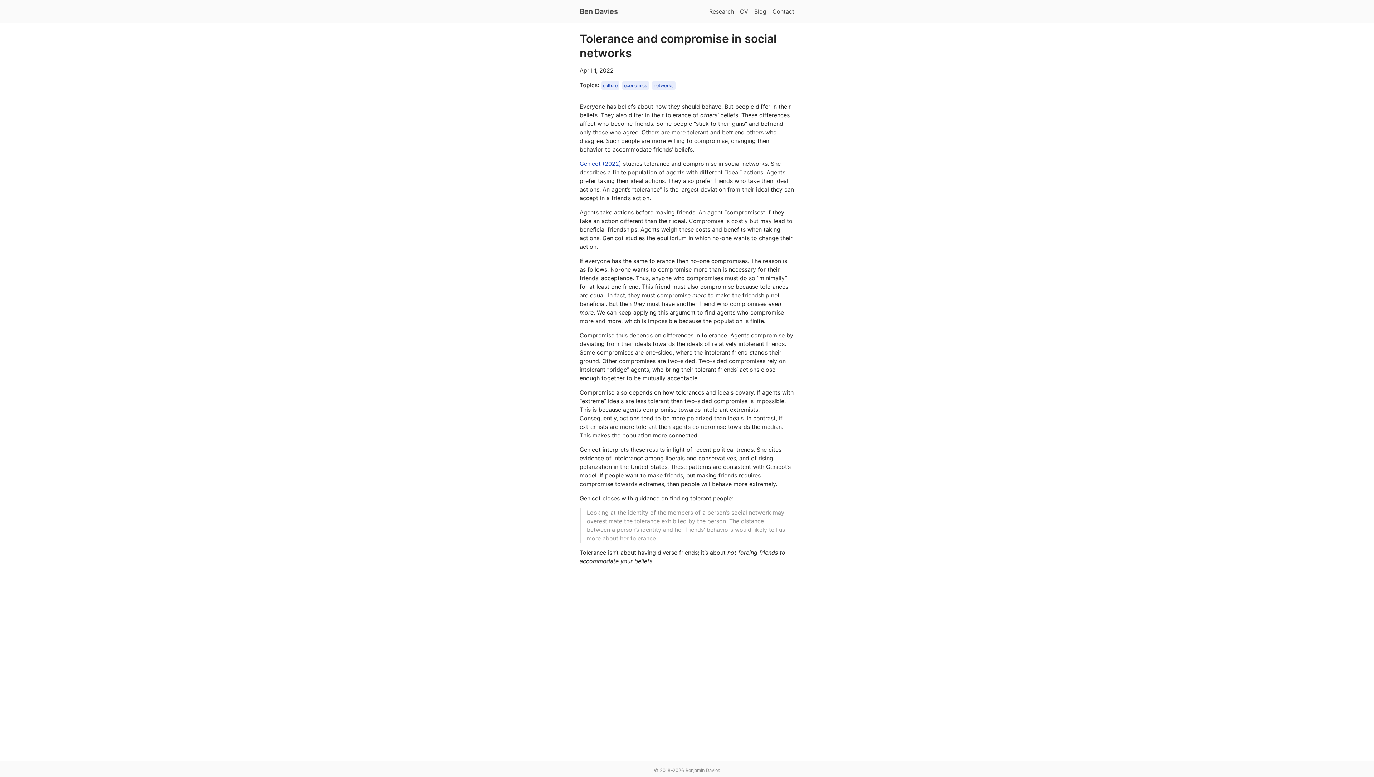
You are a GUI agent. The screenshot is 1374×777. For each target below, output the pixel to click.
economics (635, 85)
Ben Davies (599, 11)
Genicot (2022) (600, 163)
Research (721, 11)
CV (744, 11)
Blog (760, 11)
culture (610, 85)
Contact (783, 11)
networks (664, 85)
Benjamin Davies (703, 770)
